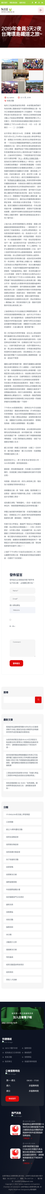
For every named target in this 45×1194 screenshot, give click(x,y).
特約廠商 (9, 957)
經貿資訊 (9, 972)
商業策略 (9, 867)
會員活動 (10, 101)
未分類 (8, 934)
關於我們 (4, 3)
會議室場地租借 (30, 1061)
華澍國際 (33, 1189)
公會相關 (9, 822)
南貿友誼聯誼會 (12, 837)
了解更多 (26, 1138)
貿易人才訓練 (11, 980)
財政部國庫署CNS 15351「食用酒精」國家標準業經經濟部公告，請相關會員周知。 (22, 785)
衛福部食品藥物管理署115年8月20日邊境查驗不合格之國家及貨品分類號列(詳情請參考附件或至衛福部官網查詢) (22, 729)
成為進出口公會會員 (13, 1052)
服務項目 (9, 927)
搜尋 (5, 692)
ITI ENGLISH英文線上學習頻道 (18, 814)
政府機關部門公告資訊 (15, 897)
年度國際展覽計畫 (13, 889)
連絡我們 (27, 1052)
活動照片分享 (11, 942)
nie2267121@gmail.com (24, 1181)
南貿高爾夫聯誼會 (13, 852)
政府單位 (8, 1061)
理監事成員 (13, 3)
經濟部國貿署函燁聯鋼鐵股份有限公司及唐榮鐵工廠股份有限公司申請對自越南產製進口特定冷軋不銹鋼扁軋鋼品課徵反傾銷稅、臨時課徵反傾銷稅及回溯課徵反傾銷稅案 (22, 760)
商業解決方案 (11, 874)
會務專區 (9, 912)
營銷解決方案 (11, 949)
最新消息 (22, 3)
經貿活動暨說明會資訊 (15, 965)
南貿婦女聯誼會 (12, 844)
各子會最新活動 (12, 859)
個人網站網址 (15, 605)
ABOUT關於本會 (11, 1048)
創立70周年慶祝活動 (14, 829)
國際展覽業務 (11, 882)
